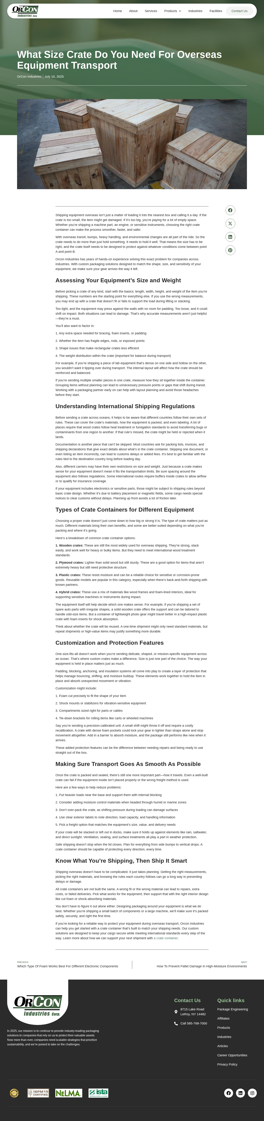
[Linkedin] (240, 1093)
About (133, 11)
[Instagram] (252, 1093)
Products (170, 11)
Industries (195, 11)
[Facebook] (228, 1093)
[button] (230, 210)
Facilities (216, 11)
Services (151, 11)
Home (117, 11)
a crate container (166, 938)
